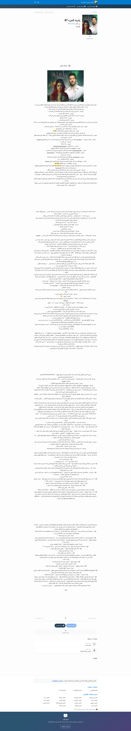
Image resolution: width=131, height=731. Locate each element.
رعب (47, 697)
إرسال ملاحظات (65, 726)
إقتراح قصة (63, 690)
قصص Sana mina (85, 651)
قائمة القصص (94, 690)
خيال (94, 705)
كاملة (62, 705)
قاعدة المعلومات (77, 690)
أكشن (62, 700)
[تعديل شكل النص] (65, 65)
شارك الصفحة (90, 38)
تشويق (94, 703)
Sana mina (71, 24)
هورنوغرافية (61, 703)
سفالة (62, 697)
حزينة (94, 700)
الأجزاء (93, 12)
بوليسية (77, 700)
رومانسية (93, 697)
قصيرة (46, 703)
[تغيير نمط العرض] (38, 2)
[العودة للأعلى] (65, 618)
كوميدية (77, 697)
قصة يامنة (88, 645)
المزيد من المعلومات (57, 681)
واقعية (78, 705)
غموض (78, 703)
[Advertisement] (65, 52)
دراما (47, 700)
